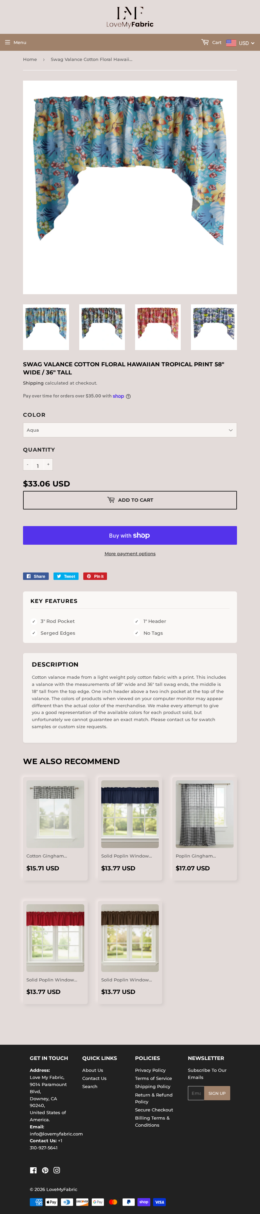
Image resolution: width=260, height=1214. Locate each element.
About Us (92, 1070)
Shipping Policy (152, 1086)
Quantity (39, 450)
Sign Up (217, 1093)
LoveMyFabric (61, 1189)
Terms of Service (153, 1078)
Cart (216, 42)
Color (34, 415)
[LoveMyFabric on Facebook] (33, 1171)
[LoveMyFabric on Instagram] (56, 1171)
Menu (20, 42)
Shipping (33, 383)
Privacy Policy (150, 1070)
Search (90, 1086)
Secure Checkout (154, 1109)
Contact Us (94, 1078)
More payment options (130, 553)
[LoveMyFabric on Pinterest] (45, 1171)
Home (30, 59)
